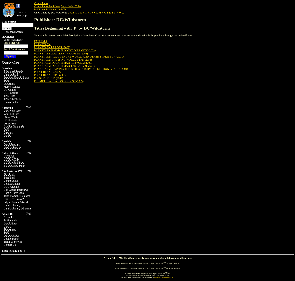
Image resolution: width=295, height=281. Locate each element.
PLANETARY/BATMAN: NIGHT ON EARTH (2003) (65, 50)
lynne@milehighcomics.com (164, 277)
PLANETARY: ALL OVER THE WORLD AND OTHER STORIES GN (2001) (79, 56)
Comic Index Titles (71, 6)
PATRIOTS (40, 41)
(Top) (28, 107)
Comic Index (41, 3)
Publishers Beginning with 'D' (50, 9)
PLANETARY (42, 44)
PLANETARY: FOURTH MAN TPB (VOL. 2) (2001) (64, 65)
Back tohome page (22, 14)
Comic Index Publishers (47, 6)
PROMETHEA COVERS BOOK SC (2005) (58, 81)
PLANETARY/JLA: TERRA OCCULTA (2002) (61, 53)
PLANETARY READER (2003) (52, 47)
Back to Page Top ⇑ (14, 250)
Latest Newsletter (13, 39)
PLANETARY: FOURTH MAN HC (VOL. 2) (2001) (63, 62)
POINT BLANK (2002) (47, 72)
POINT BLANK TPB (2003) (50, 75)
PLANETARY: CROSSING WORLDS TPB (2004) (63, 59)
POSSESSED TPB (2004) (48, 78)
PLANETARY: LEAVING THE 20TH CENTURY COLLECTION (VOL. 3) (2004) (81, 68)
